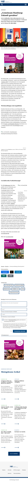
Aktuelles (3, 9)
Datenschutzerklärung (13, 319)
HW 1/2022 (13, 23)
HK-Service (17, 430)
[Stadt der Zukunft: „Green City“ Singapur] (3, 424)
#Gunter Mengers (9, 285)
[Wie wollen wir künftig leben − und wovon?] (3, 448)
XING (3, 275)
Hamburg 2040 (4, 81)
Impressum (9, 473)
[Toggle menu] (25, 4)
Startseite (2, 266)
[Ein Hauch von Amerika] (17, 448)
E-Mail (10, 275)
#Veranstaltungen (14, 292)
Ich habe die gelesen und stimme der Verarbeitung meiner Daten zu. (15, 320)
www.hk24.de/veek (5, 233)
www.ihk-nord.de (9, 236)
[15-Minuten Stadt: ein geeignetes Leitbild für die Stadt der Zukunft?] (17, 424)
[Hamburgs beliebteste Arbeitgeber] (17, 399)
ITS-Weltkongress (6, 185)
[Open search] (2, 4)
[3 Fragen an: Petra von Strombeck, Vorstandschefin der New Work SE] (3, 399)
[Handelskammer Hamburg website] (23, 2)
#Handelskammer (19, 285)
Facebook (4, 272)
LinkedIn (18, 272)
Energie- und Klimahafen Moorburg (11, 123)
